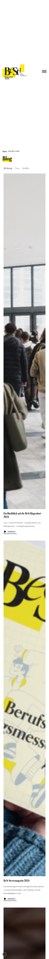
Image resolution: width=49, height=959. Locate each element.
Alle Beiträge (8, 168)
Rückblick (25, 168)
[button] (4, 954)
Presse (17, 168)
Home (4, 151)
